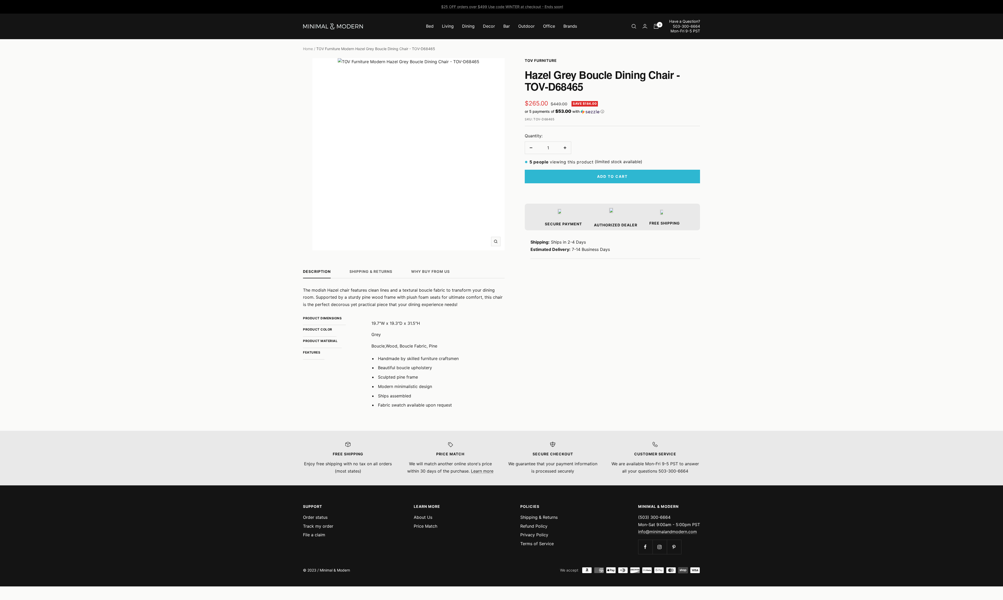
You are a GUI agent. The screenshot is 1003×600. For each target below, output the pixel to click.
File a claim (314, 534)
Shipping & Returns (370, 271)
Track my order (318, 526)
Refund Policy (533, 526)
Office (549, 26)
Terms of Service (537, 543)
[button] (612, 111)
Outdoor (526, 26)
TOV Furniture (541, 60)
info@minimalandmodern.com (667, 531)
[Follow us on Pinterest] (674, 547)
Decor (489, 26)
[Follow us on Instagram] (659, 547)
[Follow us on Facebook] (645, 547)
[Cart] (656, 26)
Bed (430, 26)
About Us (423, 517)
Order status (315, 517)
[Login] (645, 26)
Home (308, 48)
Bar (506, 26)
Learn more (482, 471)
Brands (570, 26)
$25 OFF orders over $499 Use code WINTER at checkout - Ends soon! (502, 6)
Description (317, 271)
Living (448, 26)
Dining (468, 26)
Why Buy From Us (430, 271)
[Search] (634, 26)
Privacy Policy (534, 534)
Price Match (425, 526)
